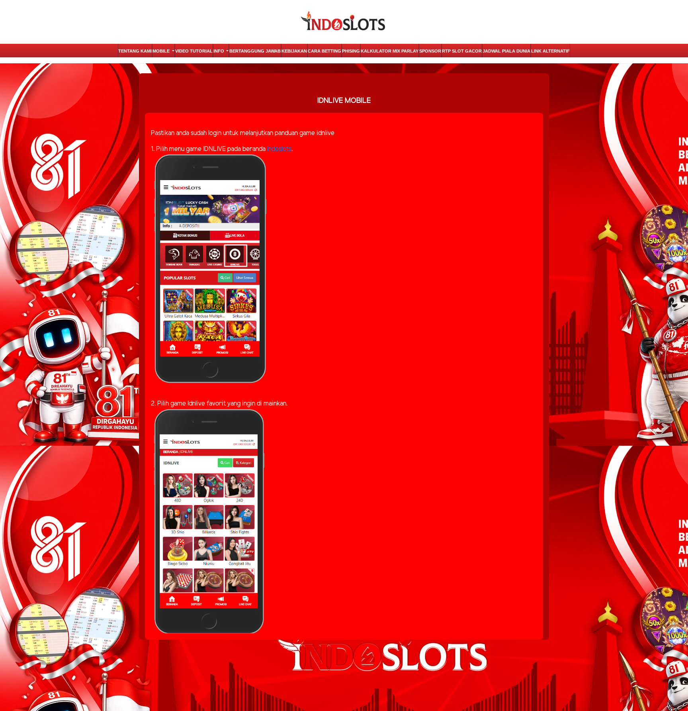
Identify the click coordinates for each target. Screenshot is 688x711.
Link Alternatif (550, 51)
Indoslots (279, 149)
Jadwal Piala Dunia (506, 51)
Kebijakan (294, 51)
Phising (351, 51)
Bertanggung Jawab (255, 51)
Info (219, 51)
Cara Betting (324, 51)
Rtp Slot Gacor (462, 51)
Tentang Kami (135, 51)
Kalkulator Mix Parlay (389, 51)
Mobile (161, 51)
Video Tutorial (194, 51)
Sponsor (430, 51)
